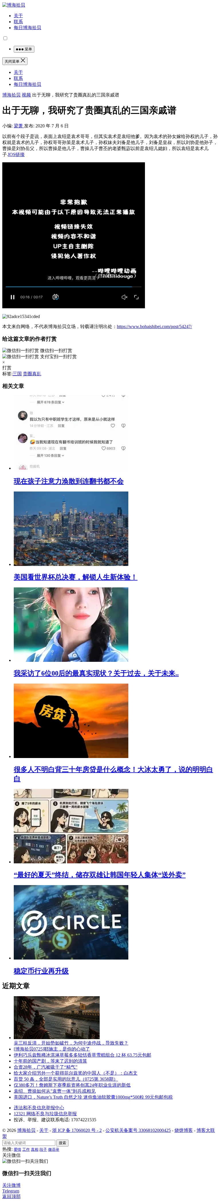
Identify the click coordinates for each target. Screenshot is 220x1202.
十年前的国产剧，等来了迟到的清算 (50, 1061)
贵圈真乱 (32, 373)
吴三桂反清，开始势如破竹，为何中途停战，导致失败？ (71, 1043)
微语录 (53, 1149)
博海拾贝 (11, 94)
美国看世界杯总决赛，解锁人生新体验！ (76, 577)
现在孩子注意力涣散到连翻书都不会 (69, 481)
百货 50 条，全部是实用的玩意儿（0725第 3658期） (66, 1079)
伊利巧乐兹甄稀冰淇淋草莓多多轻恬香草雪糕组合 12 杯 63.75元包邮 (82, 1055)
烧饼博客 (183, 1130)
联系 (18, 21)
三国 (17, 373)
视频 (26, 94)
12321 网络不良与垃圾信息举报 (45, 1113)
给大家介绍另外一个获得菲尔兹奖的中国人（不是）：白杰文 (76, 1073)
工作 (26, 1149)
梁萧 (19, 125)
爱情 (17, 1149)
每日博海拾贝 (27, 27)
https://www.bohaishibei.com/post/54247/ (154, 326)
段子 (43, 1149)
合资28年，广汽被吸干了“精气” (45, 1067)
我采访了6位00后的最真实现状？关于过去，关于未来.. (96, 673)
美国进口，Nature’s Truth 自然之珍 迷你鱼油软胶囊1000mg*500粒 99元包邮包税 (93, 1097)
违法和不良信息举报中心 (39, 1107)
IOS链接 (16, 154)
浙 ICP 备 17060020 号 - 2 (77, 1130)
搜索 (62, 1143)
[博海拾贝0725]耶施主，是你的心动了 (52, 1049)
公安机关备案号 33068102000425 (138, 1130)
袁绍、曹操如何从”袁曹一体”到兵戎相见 (55, 1091)
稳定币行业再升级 (41, 971)
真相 (34, 1149)
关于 (18, 15)
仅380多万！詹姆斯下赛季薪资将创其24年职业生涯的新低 (72, 1085)
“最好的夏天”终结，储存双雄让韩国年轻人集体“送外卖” (100, 875)
